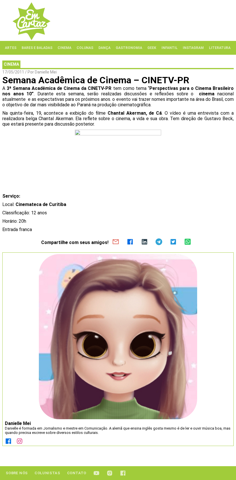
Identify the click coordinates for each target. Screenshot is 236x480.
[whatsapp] (187, 242)
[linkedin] (144, 242)
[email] (116, 242)
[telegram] (159, 242)
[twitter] (173, 242)
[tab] (10, 48)
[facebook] (130, 242)
